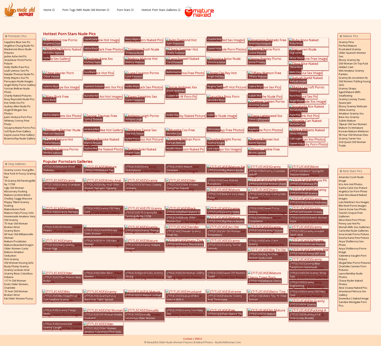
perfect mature (348, 45)
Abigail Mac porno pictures (354, 263)
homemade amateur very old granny (19, 218)
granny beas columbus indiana (18, 275)
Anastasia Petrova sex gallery (352, 293)
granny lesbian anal (16, 270)
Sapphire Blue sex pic (17, 42)
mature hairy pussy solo (19, 213)
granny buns (12, 230)
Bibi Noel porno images (353, 205)
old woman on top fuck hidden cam (353, 65)
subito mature (347, 120)
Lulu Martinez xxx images (354, 202)
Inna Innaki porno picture (354, 234)
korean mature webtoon (354, 131)
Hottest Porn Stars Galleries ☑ (161, 10)
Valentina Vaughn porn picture (353, 257)
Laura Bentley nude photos (351, 275)
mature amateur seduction (14, 253)
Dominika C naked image (354, 298)
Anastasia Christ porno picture (18, 61)
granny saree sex (350, 138)
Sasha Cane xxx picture (353, 188)
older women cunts (16, 248)
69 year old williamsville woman (18, 236)
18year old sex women (353, 124)
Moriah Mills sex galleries (354, 227)
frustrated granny (350, 49)
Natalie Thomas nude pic (19, 74)
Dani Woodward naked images (353, 196)
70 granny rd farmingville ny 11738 (19, 182)
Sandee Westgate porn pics (353, 303)
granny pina (346, 42)
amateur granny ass (351, 113)
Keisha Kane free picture (354, 238)
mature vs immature (351, 127)
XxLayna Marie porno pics (19, 127)
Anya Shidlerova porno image (353, 250)
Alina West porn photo (352, 220)
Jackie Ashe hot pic (15, 56)
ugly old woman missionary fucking (15, 189)
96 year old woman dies (353, 135)
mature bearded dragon (19, 245)
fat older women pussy (18, 298)
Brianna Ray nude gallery (19, 138)
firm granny (11, 259)
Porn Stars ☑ (125, 10)
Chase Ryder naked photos (351, 282)
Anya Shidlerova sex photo (351, 243)
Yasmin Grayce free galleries (351, 214)
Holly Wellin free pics (16, 67)
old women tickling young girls (354, 83)
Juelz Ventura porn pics (18, 117)
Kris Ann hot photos (351, 184)
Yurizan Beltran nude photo (17, 90)
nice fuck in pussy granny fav (20, 175)
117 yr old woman (15, 280)
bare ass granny (349, 117)
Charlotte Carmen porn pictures (352, 268)
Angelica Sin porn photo (353, 191)
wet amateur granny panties (351, 72)
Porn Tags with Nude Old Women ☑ (85, 10)
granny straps (347, 88)
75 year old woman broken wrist (16, 225)
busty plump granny (16, 266)
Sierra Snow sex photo (352, 209)
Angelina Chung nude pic (19, 45)
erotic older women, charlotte (16, 285)
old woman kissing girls (19, 263)
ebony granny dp (349, 60)
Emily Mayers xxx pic (16, 78)
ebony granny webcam (353, 106)
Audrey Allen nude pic (17, 106)
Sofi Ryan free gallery (17, 131)
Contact (187, 338)
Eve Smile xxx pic (14, 102)
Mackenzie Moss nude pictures (18, 51)
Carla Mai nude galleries (354, 230)
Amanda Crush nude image (351, 178)
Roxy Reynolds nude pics (19, 99)
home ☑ (49, 10)
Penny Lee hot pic (349, 223)
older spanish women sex (352, 54)
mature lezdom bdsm (17, 195)
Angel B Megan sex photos (15, 111)
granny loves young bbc (19, 170)
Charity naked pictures (18, 95)
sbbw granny (347, 110)
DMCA (198, 338)
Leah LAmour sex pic (16, 70)
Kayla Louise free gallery (19, 135)
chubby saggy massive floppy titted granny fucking (18, 202)
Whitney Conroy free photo (16, 122)
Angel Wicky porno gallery (20, 85)
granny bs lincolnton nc (353, 78)
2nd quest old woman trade (352, 143)
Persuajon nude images (18, 81)
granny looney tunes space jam (352, 100)
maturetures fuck (14, 209)
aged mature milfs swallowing (350, 93)
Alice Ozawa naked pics (353, 287)
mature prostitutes (15, 241)
